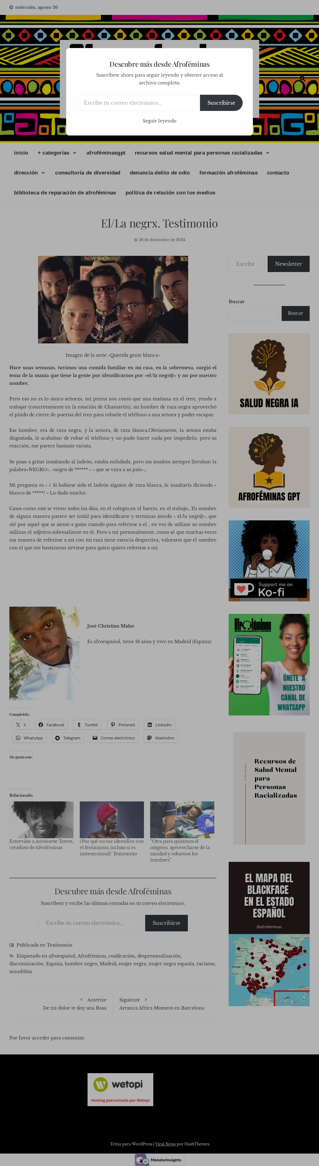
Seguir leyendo (159, 121)
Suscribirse (221, 103)
